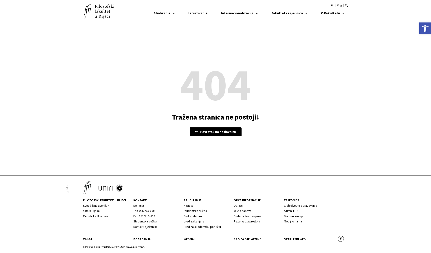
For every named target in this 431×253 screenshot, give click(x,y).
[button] (346, 5)
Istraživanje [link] (197, 13)
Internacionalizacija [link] (237, 13)
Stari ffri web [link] (295, 239)
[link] (425, 28)
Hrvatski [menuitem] (332, 5)
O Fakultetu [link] (330, 13)
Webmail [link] (190, 239)
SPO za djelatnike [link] (247, 239)
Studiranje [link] (162, 13)
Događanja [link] (142, 239)
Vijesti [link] (88, 239)
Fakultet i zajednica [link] (287, 13)
